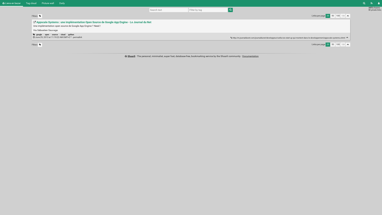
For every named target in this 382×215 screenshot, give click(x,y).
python (71, 34)
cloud (63, 34)
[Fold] (347, 38)
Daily (62, 3)
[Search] (364, 3)
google (39, 34)
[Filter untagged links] (40, 16)
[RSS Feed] (371, 3)
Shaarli (131, 56)
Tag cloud (31, 3)
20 (328, 15)
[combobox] (208, 10)
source (55, 34)
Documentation (250, 56)
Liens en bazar (13, 3)
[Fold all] (348, 16)
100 (338, 15)
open (47, 34)
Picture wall (48, 3)
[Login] (379, 3)
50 (333, 15)
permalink (59, 37)
